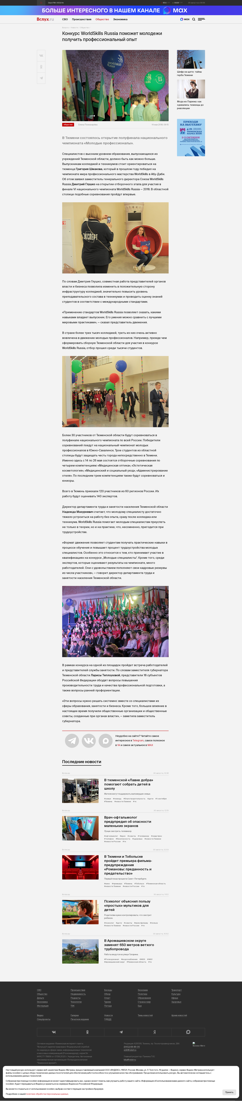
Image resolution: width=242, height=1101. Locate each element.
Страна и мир (144, 1002)
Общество (102, 19)
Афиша (174, 998)
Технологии (76, 1002)
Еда (140, 1006)
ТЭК (73, 1006)
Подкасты (76, 998)
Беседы (108, 990)
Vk (118, 745)
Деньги (40, 998)
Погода (108, 1006)
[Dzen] (154, 1032)
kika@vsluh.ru (130, 1060)
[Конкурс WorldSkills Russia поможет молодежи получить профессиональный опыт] (115, 85)
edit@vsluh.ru (130, 1050)
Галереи (75, 1015)
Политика (142, 994)
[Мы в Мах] (184, 19)
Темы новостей (145, 1015)
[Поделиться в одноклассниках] (41, 67)
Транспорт (176, 990)
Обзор (107, 994)
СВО (65, 19)
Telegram (138, 740)
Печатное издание (80, 1019)
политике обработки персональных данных (47, 1094)
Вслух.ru (45, 19)
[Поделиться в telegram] (41, 78)
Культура (175, 994)
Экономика (120, 19)
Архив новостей (179, 1015)
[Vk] (54, 1032)
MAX (150, 745)
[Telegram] (121, 1032)
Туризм (107, 1002)
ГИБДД (107, 1019)
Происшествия (81, 19)
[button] (69, 116)
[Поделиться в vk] (41, 55)
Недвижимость (78, 994)
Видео (40, 1015)
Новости (74, 27)
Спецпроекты (43, 1019)
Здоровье (176, 1002)
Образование (144, 998)
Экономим (143, 990)
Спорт (107, 998)
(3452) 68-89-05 (132, 1047)
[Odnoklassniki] (87, 1032)
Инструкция (42, 1006)
